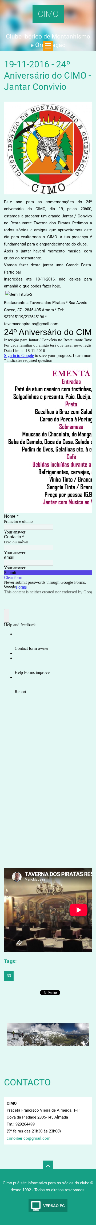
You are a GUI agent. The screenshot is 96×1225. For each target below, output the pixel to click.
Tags (9, 961)
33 (9, 975)
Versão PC (54, 1206)
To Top (48, 1166)
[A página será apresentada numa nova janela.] (48, 147)
